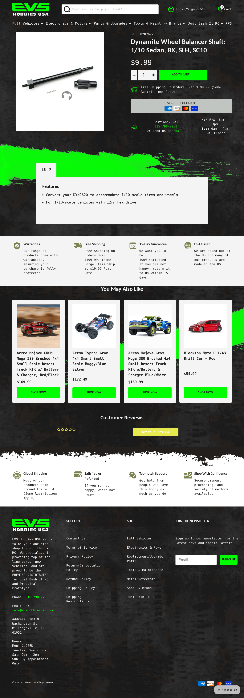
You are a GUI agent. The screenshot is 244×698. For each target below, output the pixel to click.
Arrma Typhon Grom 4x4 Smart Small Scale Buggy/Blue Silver (90, 361)
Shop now (38, 392)
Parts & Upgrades (110, 23)
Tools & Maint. (148, 23)
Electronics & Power (145, 547)
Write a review (155, 432)
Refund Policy (78, 579)
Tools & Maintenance (145, 570)
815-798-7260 (165, 126)
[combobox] (110, 9)
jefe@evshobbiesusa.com (33, 610)
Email (178, 131)
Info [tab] (46, 169)
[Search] (67, 9)
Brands (175, 23)
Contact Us (75, 538)
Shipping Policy (80, 588)
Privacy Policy (79, 556)
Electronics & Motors (67, 23)
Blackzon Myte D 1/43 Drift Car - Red (205, 356)
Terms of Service (81, 547)
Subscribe (229, 559)
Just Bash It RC (203, 23)
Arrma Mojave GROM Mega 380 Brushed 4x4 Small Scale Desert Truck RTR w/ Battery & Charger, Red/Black (38, 364)
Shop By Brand (139, 588)
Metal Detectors (141, 579)
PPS (229, 23)
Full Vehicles (25, 23)
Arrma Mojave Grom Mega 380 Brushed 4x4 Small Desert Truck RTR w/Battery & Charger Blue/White (149, 364)
